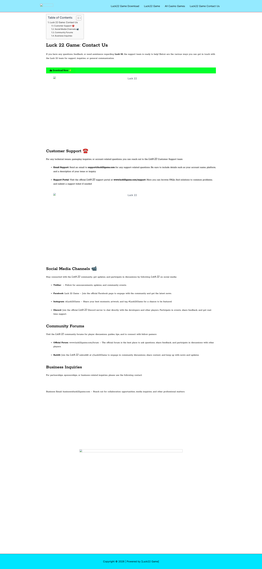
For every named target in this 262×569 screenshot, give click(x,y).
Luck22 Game (152, 6)
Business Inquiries (63, 36)
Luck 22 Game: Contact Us (64, 22)
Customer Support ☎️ (64, 26)
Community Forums (64, 32)
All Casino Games (175, 6)
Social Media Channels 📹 (67, 29)
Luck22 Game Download (125, 6)
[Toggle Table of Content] (77, 18)
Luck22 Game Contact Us (205, 6)
